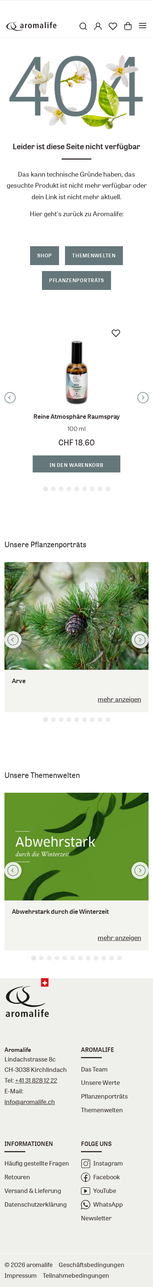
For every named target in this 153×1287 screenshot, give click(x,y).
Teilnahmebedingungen (76, 1275)
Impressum (20, 1275)
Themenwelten (93, 255)
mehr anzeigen (119, 699)
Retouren (17, 1177)
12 (119, 958)
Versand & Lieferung (32, 1190)
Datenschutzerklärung (35, 1204)
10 (103, 958)
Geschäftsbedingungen (91, 1264)
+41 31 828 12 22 (36, 1080)
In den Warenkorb (76, 464)
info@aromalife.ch (29, 1101)
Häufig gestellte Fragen (36, 1163)
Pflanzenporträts (76, 280)
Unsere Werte (100, 1082)
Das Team (94, 1069)
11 (111, 958)
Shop (44, 255)
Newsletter (96, 1218)
